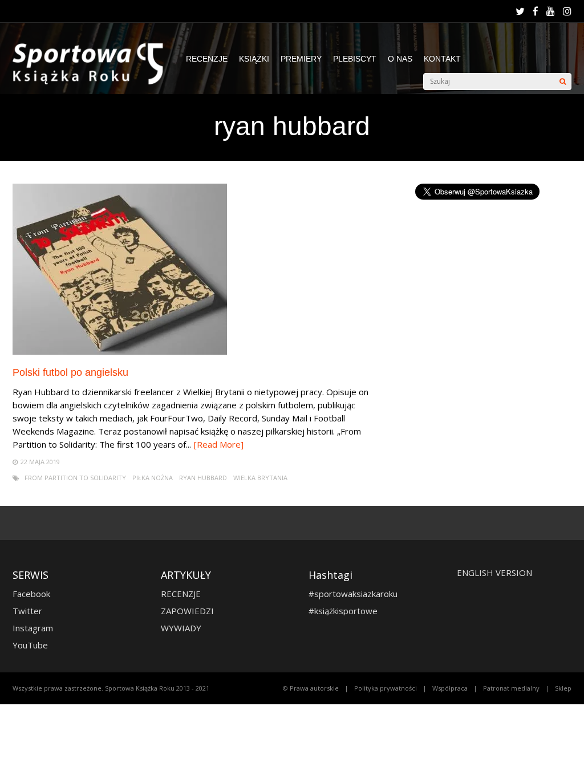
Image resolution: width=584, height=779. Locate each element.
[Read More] (219, 444)
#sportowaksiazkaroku (353, 593)
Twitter (27, 610)
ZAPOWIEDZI (187, 610)
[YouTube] (550, 11)
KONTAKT (442, 58)
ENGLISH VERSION (494, 572)
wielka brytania (260, 477)
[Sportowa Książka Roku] (94, 82)
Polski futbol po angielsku (70, 372)
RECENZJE (207, 58)
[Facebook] (535, 11)
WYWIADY (181, 628)
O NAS (400, 58)
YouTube (30, 645)
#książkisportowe (343, 610)
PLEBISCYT (354, 58)
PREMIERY (301, 58)
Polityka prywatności (385, 688)
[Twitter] (520, 11)
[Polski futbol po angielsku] (120, 351)
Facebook (31, 593)
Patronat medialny (511, 688)
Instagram (33, 628)
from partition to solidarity (75, 477)
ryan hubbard (203, 477)
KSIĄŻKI (254, 58)
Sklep (563, 688)
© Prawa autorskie (311, 688)
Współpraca (450, 688)
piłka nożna (152, 477)
